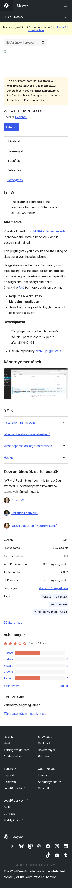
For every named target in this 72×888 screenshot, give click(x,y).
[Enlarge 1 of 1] (63, 373)
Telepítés (14, 161)
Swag (43, 788)
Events (42, 775)
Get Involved (47, 768)
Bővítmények (47, 750)
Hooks (8, 457)
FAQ (21, 287)
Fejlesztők (11, 782)
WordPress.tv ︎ (15, 788)
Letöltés (11, 127)
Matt (9, 807)
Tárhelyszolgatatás (17, 750)
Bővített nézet (13, 622)
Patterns (43, 756)
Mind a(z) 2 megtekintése (53, 588)
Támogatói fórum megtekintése (25, 713)
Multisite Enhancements (49, 231)
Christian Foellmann (24, 513)
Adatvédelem (13, 756)
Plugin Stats (60, 596)
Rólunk (8, 737)
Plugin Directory (13, 16)
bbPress (11, 813)
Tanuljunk (10, 768)
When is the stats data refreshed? (27, 434)
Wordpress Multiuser (45, 611)
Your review (12, 686)
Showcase (45, 737)
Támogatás (15, 180)
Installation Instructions (19, 422)
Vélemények (16, 151)
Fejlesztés (14, 170)
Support (9, 775)
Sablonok (44, 743)
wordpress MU (58, 604)
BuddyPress (14, 820)
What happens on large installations (28, 446)
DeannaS (21, 117)
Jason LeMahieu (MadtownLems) (34, 525)
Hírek (7, 743)
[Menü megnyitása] (66, 5)
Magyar (17, 837)
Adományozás (49, 782)
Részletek (14, 141)
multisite (46, 596)
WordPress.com (16, 800)
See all (63, 686)
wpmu (63, 611)
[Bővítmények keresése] (43, 42)
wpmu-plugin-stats (48, 351)
